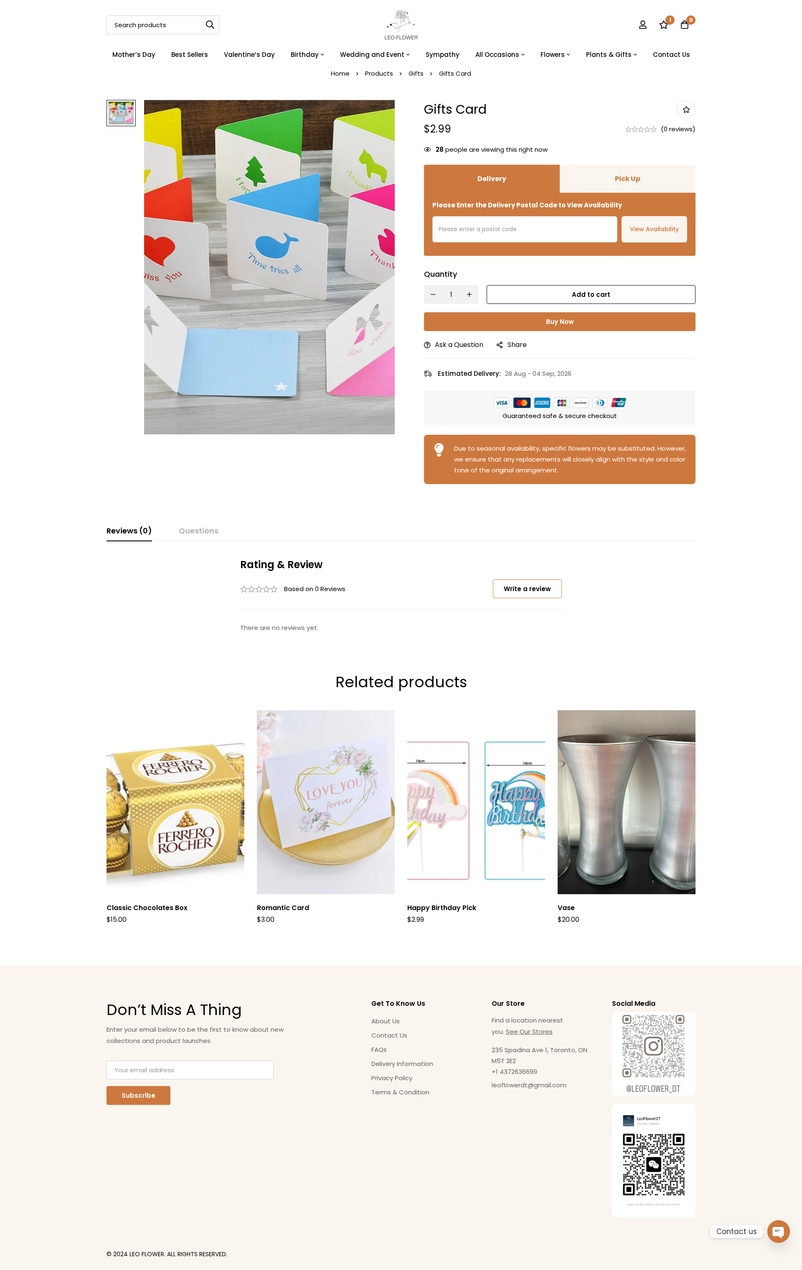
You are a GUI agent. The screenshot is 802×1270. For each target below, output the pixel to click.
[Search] (209, 24)
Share (517, 344)
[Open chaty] (778, 1231)
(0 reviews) (678, 129)
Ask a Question (459, 344)
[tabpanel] (401, 596)
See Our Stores (529, 1031)
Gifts (416, 73)
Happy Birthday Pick (441, 908)
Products (379, 73)
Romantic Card (283, 908)
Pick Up (627, 179)
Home (340, 73)
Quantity (440, 274)
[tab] (129, 531)
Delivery (491, 179)
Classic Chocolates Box (147, 908)
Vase (566, 908)
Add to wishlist (686, 109)
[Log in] (642, 24)
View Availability (654, 229)
